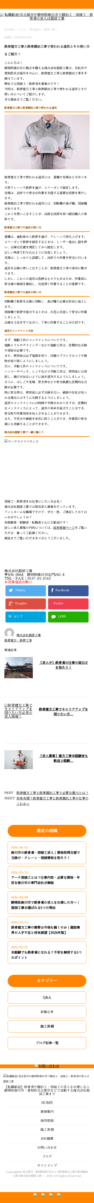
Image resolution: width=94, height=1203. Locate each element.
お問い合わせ (47, 1147)
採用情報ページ (64, 527)
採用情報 (47, 1120)
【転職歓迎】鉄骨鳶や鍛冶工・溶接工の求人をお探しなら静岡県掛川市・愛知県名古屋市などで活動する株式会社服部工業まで (47, 1090)
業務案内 (47, 1111)
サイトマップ (47, 1165)
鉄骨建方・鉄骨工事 (42, 29)
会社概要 (47, 1138)
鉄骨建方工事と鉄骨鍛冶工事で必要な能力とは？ (52, 792)
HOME (47, 1102)
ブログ (47, 1156)
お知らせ (47, 1012)
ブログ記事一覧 (47, 1043)
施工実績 (47, 1026)
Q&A (47, 997)
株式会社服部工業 (28, 635)
